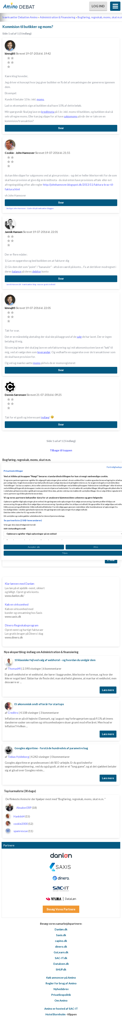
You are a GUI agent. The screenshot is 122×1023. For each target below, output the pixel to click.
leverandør (43, 352)
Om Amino (61, 1000)
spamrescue (21, 831)
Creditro (13, 712)
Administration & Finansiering (57, 17)
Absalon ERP (23, 807)
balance (16, 271)
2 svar (111, 560)
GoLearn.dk (61, 952)
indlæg (45, 417)
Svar (61, 128)
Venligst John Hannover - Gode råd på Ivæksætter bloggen (30, 208)
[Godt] (12, 62)
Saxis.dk (61, 935)
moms (40, 99)
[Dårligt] (8, 58)
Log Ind (98, 6)
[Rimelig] (12, 58)
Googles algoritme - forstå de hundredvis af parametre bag (51, 748)
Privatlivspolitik (61, 994)
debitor (36, 271)
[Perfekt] (8, 66)
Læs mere (108, 690)
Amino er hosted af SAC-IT (61, 1008)
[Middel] (8, 62)
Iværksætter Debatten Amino (20, 17)
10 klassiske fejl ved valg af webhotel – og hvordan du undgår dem (54, 660)
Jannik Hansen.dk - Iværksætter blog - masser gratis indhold (30, 284)
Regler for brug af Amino (61, 983)
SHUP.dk (61, 969)
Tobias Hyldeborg (18, 756)
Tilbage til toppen (61, 450)
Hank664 (19, 816)
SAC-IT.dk (61, 958)
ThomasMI (14, 668)
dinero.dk (61, 946)
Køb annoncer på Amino (61, 977)
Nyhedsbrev (61, 989)
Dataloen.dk (61, 963)
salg (79, 336)
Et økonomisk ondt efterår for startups (39, 704)
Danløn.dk (61, 929)
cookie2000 (21, 823)
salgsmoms (70, 116)
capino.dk (61, 940)
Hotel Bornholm (55, 1014)
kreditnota (47, 111)
